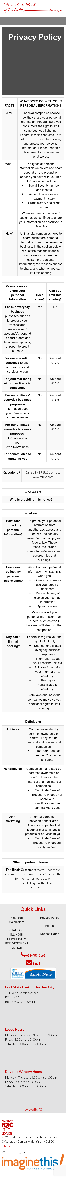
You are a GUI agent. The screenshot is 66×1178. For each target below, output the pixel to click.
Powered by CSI (33, 1109)
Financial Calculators (16, 919)
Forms (49, 925)
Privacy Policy (49, 917)
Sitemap (7, 1146)
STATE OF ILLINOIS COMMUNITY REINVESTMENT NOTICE (16, 939)
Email (36, 963)
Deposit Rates (49, 933)
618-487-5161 (35, 955)
